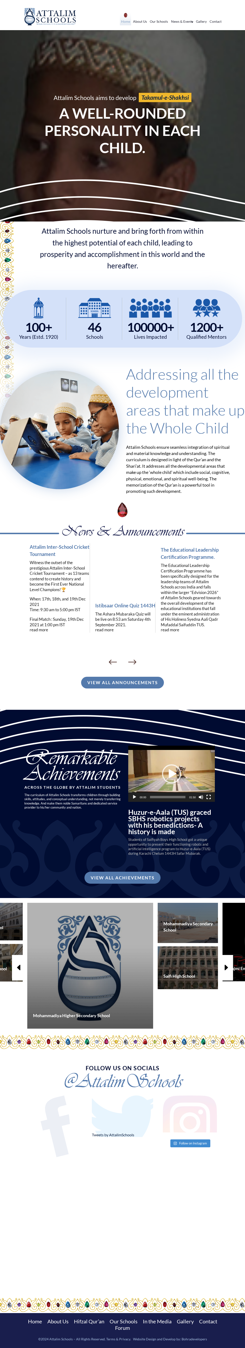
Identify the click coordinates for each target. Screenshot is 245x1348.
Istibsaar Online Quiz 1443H (125, 605)
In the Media (157, 1322)
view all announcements (122, 682)
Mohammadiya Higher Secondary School (71, 1015)
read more (39, 629)
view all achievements (123, 877)
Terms (110, 1339)
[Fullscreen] (208, 797)
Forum (122, 1328)
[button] (171, 773)
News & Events (182, 21)
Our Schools (159, 21)
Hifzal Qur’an (89, 1322)
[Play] (134, 797)
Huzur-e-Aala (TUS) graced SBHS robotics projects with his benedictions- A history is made (169, 822)
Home (125, 21)
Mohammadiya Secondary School (188, 926)
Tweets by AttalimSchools (113, 1134)
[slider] (167, 797)
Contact (216, 21)
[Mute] (201, 797)
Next (132, 662)
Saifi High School (179, 976)
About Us (140, 21)
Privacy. (125, 1339)
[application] (171, 774)
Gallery (201, 21)
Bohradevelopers (194, 1339)
